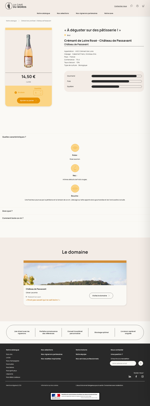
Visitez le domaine (99, 295)
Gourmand (71, 76)
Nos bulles (10, 364)
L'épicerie (9, 374)
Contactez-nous (120, 6)
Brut (68, 35)
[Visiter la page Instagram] (141, 376)
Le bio (8, 358)
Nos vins (9, 354)
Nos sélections (47, 350)
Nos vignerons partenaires (86, 13)
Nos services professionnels (87, 359)
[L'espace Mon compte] (137, 6)
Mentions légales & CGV (13, 385)
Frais (69, 81)
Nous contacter (117, 350)
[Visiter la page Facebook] (136, 376)
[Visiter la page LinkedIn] (130, 376)
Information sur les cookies (49, 385)
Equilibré (70, 86)
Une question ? (117, 354)
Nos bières (10, 367)
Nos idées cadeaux (13, 377)
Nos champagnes (12, 361)
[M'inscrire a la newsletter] (140, 363)
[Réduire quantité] (40, 94)
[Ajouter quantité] (40, 92)
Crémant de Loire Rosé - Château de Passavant (36, 21)
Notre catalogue (11, 21)
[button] (75, 170)
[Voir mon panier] (143, 6)
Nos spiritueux (11, 371)
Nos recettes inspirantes (51, 359)
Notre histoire (81, 350)
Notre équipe (81, 354)
